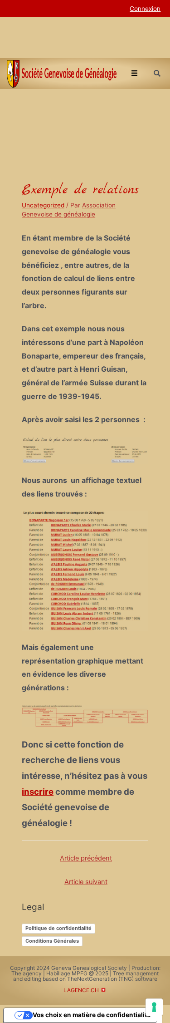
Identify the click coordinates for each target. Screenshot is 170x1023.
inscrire (37, 792)
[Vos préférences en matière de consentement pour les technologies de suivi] (154, 1007)
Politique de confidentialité (58, 928)
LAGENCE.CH (81, 990)
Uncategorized (43, 205)
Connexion (145, 8)
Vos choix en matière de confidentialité (92, 1014)
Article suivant (85, 882)
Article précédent (86, 858)
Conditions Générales (52, 941)
